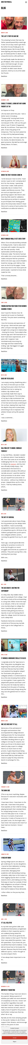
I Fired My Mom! (6, 858)
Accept (14, 1038)
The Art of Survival (7, 517)
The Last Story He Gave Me (9, 36)
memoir (13, 464)
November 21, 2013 (5, 986)
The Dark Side (5, 790)
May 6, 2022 (3, 514)
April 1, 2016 (4, 919)
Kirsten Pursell (6, 2)
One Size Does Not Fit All (9, 724)
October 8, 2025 (4, 235)
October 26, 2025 (5, 171)
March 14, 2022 (4, 721)
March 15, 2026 (4, 32)
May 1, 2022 (3, 584)
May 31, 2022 (4, 444)
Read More (4, 76)
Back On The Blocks (7, 378)
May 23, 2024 (4, 375)
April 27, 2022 (4, 654)
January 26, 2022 (5, 854)
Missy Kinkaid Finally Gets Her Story (13, 239)
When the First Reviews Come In (11, 175)
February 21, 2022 (5, 787)
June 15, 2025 (4, 302)
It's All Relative (6, 923)
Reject (14, 1041)
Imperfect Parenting (8, 990)
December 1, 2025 (5, 100)
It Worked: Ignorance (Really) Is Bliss (13, 658)
